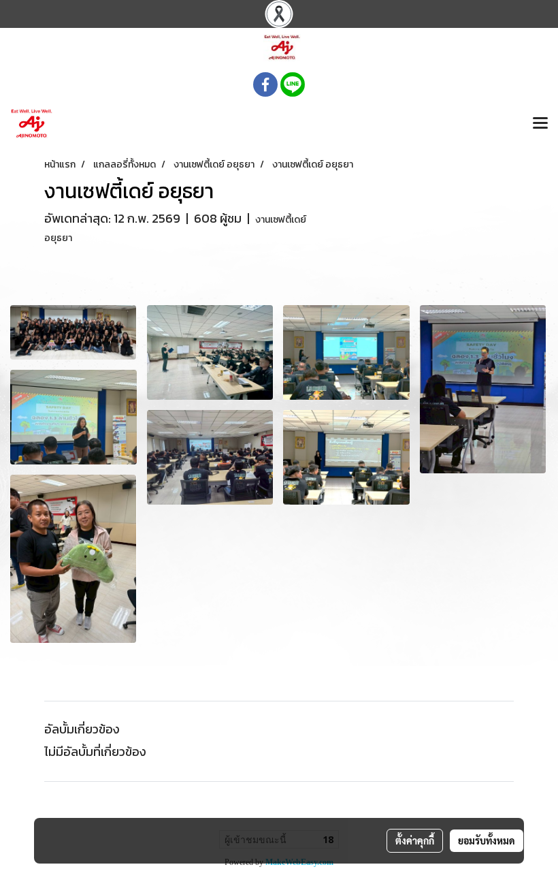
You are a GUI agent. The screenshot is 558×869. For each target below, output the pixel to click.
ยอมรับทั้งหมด (486, 840)
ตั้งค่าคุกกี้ (414, 840)
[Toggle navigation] (540, 124)
